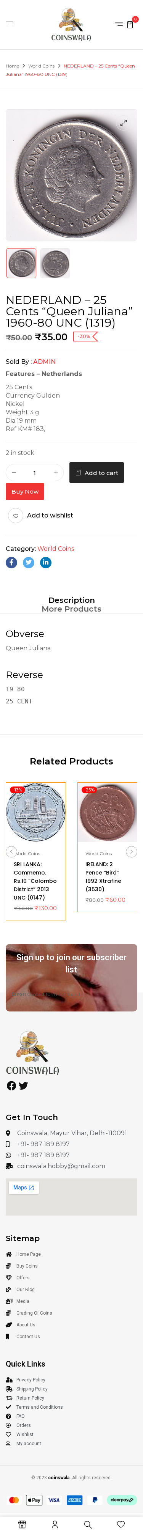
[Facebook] (11, 562)
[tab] (71, 600)
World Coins (41, 66)
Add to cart (101, 473)
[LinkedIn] (45, 562)
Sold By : (19, 361)
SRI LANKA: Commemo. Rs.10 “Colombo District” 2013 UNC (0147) (35, 880)
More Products (71, 609)
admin (44, 361)
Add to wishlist (50, 515)
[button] (130, 24)
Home (12, 66)
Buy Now (25, 491)
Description (71, 600)
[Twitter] (28, 562)
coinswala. (59, 1477)
